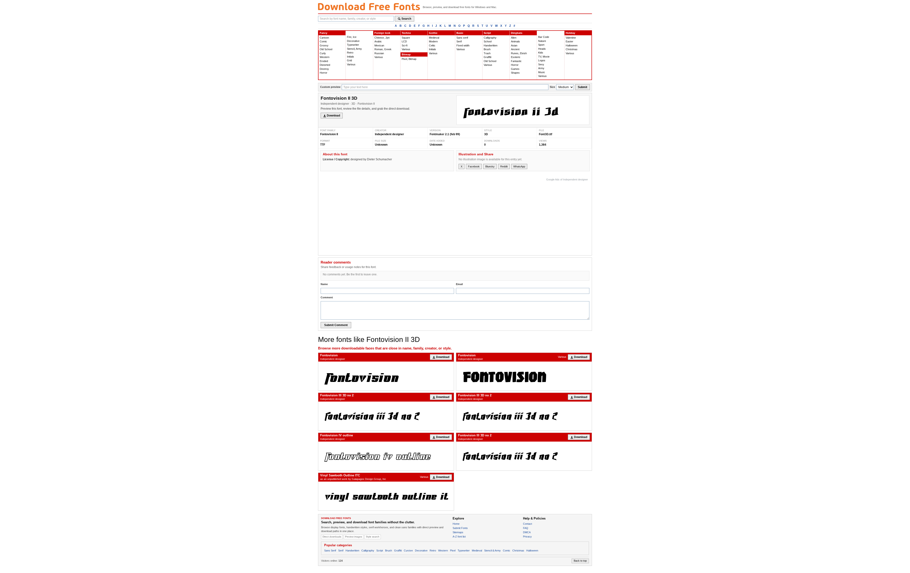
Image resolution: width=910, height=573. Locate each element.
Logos (541, 60)
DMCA (527, 532)
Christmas (572, 49)
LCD (404, 41)
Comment (327, 297)
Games (515, 68)
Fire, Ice (351, 37)
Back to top (580, 560)
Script (487, 32)
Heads (542, 48)
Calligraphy (490, 37)
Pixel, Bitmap (409, 59)
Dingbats (516, 32)
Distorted (325, 64)
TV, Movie (544, 56)
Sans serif (462, 37)
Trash (487, 53)
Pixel (452, 550)
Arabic (378, 41)
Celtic (432, 45)
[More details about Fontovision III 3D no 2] (386, 416)
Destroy (324, 68)
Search (406, 18)
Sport (541, 44)
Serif (459, 41)
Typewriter (353, 44)
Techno (406, 32)
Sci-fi (404, 45)
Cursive (408, 550)
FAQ (525, 528)
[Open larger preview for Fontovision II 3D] (523, 110)
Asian (514, 45)
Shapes (515, 72)
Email (459, 284)
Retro (350, 52)
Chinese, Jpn (382, 37)
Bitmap (406, 54)
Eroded (324, 61)
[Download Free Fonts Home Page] (369, 6)
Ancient (515, 49)
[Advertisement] (501, 215)
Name (324, 284)
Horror (323, 72)
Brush (487, 49)
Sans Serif (330, 550)
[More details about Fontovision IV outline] (386, 456)
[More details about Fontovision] (386, 376)
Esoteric (515, 57)
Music (541, 72)
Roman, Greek (382, 49)
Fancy (323, 32)
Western (324, 57)
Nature (542, 41)
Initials (350, 56)
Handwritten (490, 45)
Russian (379, 53)
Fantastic (516, 61)
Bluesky (490, 166)
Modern (433, 41)
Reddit (504, 166)
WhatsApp (519, 166)
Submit (582, 87)
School (487, 41)
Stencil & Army (492, 550)
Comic (323, 41)
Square (406, 37)
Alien (513, 37)
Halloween (572, 45)
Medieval (434, 37)
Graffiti (487, 57)
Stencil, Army (354, 48)
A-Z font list (459, 536)
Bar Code (543, 37)
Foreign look (382, 32)
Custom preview (330, 86)
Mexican (379, 45)
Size (552, 86)
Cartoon (324, 37)
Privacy (527, 536)
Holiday (570, 32)
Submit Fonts (460, 528)
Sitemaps (458, 532)
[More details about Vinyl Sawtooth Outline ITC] (386, 496)
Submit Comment (336, 325)
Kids (540, 52)
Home (456, 523)
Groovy (324, 45)
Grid (349, 60)
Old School (326, 49)
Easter (569, 41)
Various (351, 64)
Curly (323, 53)
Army (541, 68)
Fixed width (462, 45)
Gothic (433, 32)
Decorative (353, 41)
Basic (459, 32)
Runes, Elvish (519, 53)
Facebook (474, 166)
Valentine (571, 37)
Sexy (541, 64)
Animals (515, 41)
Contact (527, 523)
